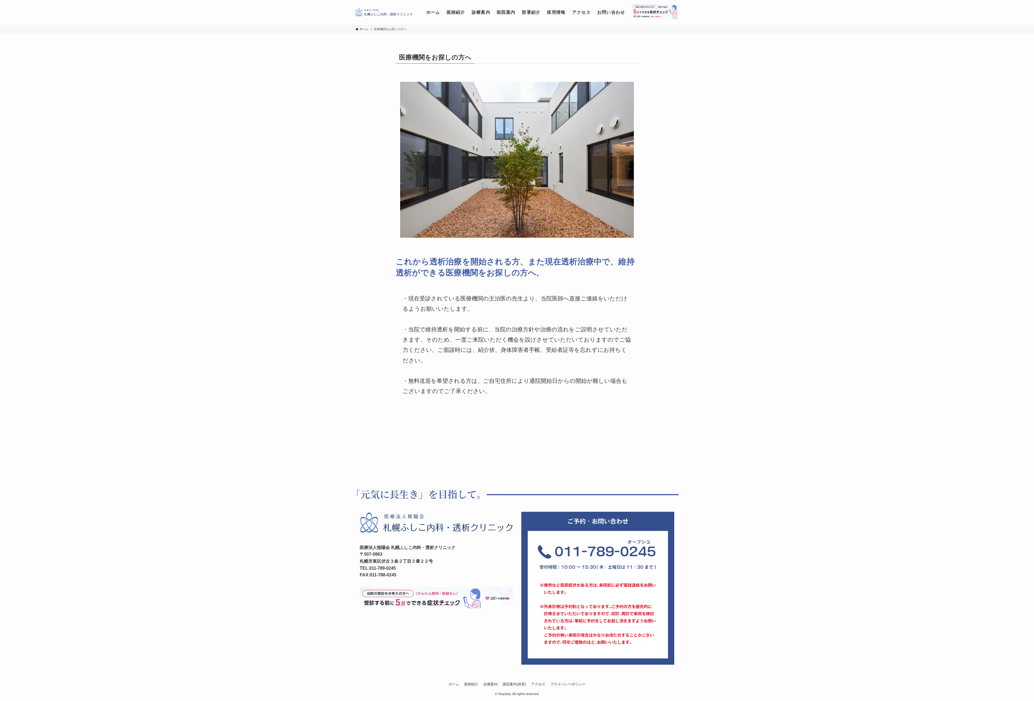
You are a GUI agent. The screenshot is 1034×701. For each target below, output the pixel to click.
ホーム (454, 684)
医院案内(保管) (514, 684)
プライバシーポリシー (567, 684)
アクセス (538, 684)
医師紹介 (471, 684)
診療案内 (491, 684)
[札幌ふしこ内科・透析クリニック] (383, 12)
